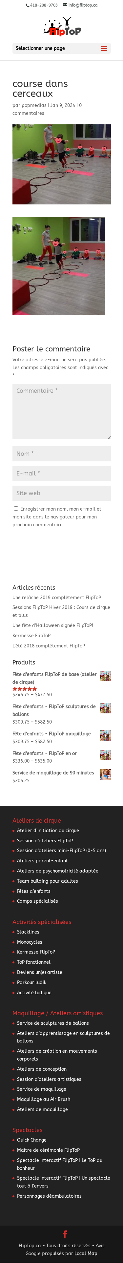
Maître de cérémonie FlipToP (48, 1150)
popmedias (34, 105)
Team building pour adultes (47, 881)
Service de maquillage (41, 1089)
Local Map (85, 1253)
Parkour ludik (31, 982)
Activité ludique (34, 993)
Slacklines (28, 932)
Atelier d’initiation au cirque (48, 830)
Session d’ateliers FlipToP (45, 841)
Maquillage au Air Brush (43, 1099)
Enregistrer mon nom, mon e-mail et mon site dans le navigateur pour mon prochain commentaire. (56, 517)
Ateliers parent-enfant (42, 861)
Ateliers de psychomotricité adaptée (57, 871)
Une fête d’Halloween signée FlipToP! (52, 625)
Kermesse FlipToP (31, 636)
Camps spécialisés (37, 901)
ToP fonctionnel (34, 962)
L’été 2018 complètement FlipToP (48, 646)
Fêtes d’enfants (34, 891)
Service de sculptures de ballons (53, 1023)
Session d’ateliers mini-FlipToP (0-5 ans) (61, 850)
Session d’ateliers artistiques (49, 1079)
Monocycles (29, 942)
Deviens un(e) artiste (39, 972)
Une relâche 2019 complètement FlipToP (56, 597)
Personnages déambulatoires (49, 1196)
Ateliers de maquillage (42, 1109)
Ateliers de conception (42, 1069)
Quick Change (32, 1140)
